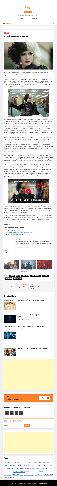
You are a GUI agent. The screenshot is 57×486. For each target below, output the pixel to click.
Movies (7, 32)
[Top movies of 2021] (44, 264)
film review (45, 275)
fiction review (11, 468)
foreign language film (31, 468)
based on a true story (24, 462)
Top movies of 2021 (42, 269)
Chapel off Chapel (11, 465)
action (8, 462)
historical (49, 468)
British (47, 462)
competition (25, 465)
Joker (40, 215)
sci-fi (25, 475)
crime (31, 465)
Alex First (7, 39)
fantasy (5, 468)
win (14, 477)
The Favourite (26, 157)
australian (17, 462)
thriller (10, 477)
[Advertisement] (28, 374)
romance (21, 475)
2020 (5, 462)
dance (34, 465)
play (10, 475)
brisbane (44, 462)
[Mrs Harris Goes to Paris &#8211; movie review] (28, 264)
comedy (12, 275)
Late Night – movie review (15, 234)
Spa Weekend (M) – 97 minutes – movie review (31, 300)
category (6, 465)
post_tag (15, 474)
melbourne (10, 472)
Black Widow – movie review (11, 269)
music (41, 472)
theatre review (48, 475)
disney (18, 275)
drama (46, 465)
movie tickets (35, 472)
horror (5, 472)
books (40, 462)
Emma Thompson (35, 275)
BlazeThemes (43, 483)
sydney (36, 475)
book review (33, 462)
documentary (39, 465)
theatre (40, 475)
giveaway (44, 468)
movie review (17, 278)
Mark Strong (8, 278)
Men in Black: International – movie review (20, 231)
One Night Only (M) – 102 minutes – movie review (32, 348)
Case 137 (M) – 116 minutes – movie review (30, 326)
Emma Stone (25, 275)
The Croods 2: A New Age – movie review (20, 232)
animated (12, 462)
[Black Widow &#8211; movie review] (11, 264)
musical (45, 472)
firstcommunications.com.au (21, 247)
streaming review (30, 475)
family (50, 465)
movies (28, 472)
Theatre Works (6, 477)
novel (8, 475)
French (39, 468)
